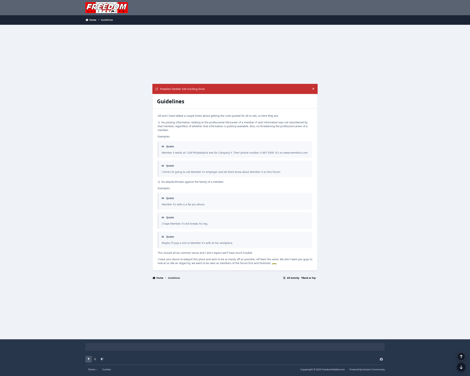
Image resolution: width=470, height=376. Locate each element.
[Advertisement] (235, 54)
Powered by (367, 369)
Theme (92, 369)
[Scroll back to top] (461, 356)
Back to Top (309, 277)
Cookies (106, 369)
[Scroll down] (461, 367)
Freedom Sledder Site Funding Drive (182, 89)
